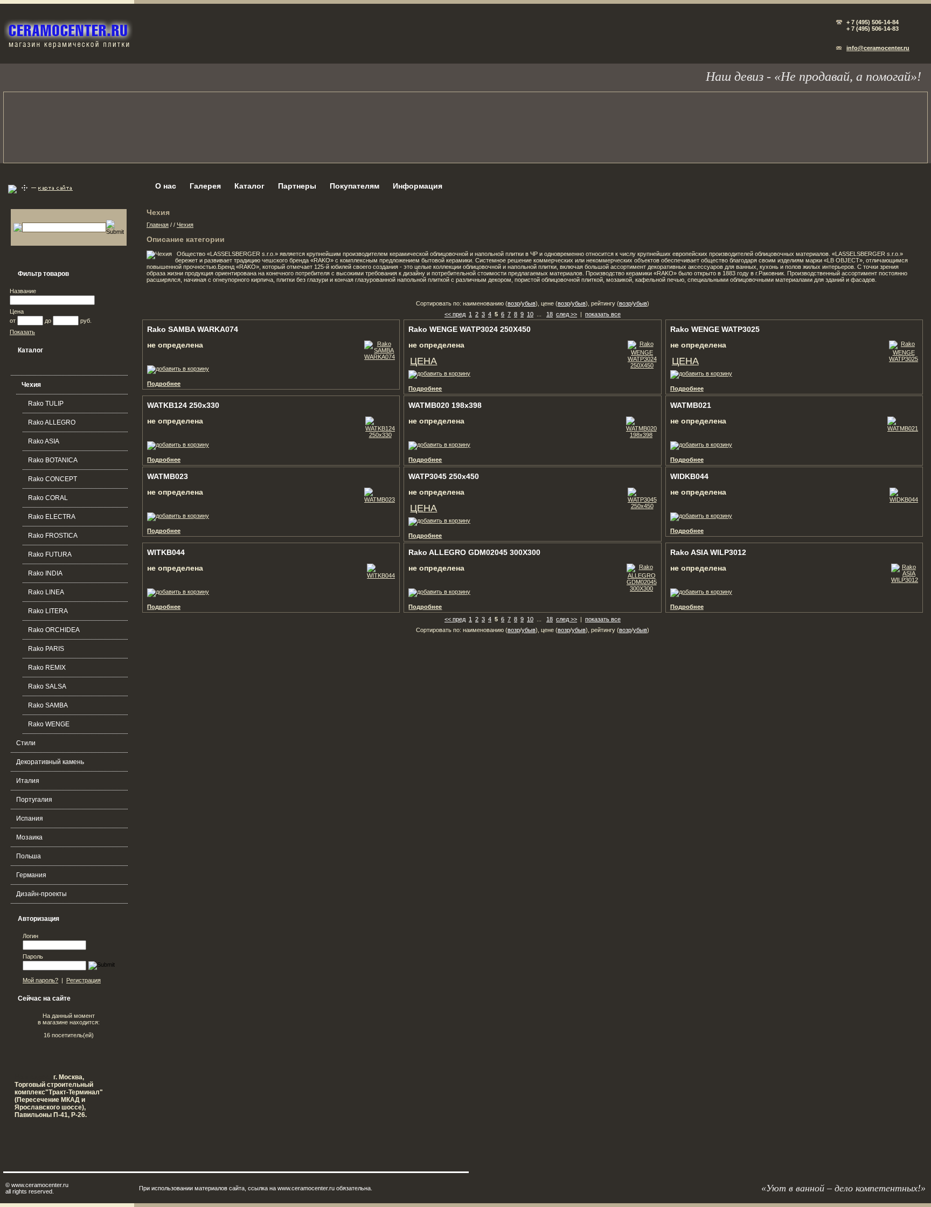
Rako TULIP (46, 403)
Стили (26, 743)
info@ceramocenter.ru (877, 48)
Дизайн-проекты (41, 894)
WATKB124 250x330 (183, 405)
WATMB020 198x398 (445, 405)
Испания (29, 818)
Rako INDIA (45, 573)
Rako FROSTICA (53, 535)
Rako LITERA (48, 611)
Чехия (31, 385)
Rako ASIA (43, 441)
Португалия (34, 799)
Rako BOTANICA (53, 460)
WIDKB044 (689, 476)
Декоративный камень (50, 762)
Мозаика (29, 837)
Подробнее (163, 383)
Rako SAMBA (48, 705)
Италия (27, 781)
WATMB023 (167, 476)
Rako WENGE (49, 724)
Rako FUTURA (50, 554)
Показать (22, 332)
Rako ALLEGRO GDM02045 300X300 (474, 552)
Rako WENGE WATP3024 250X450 (469, 329)
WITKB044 (166, 552)
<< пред (455, 314)
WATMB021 (690, 405)
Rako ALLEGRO (51, 422)
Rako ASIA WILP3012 (708, 552)
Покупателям (354, 186)
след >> (566, 314)
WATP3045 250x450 (443, 476)
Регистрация (83, 980)
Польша (28, 856)
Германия (31, 875)
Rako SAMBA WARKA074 (192, 329)
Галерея (205, 186)
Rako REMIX (47, 667)
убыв (529, 303)
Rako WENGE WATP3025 (715, 329)
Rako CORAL (48, 498)
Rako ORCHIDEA (54, 630)
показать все (603, 314)
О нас (165, 186)
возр (514, 303)
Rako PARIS (46, 649)
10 (530, 314)
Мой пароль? (40, 980)
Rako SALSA (47, 686)
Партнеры (297, 186)
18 (549, 314)
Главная (158, 224)
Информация (417, 186)
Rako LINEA (46, 592)
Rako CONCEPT (52, 479)
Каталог (249, 186)
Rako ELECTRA (51, 517)
